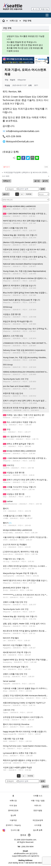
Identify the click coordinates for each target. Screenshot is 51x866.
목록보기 (6, 181)
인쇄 (46, 167)
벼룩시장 (14, 20)
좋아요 (6, 167)
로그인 (35, 9)
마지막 (28, 194)
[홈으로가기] (12, 6)
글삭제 (45, 181)
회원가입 (44, 9)
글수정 (37, 181)
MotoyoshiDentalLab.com (20, 141)
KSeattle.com (30, 839)
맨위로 (23, 835)
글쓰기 (5, 194)
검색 (42, 189)
